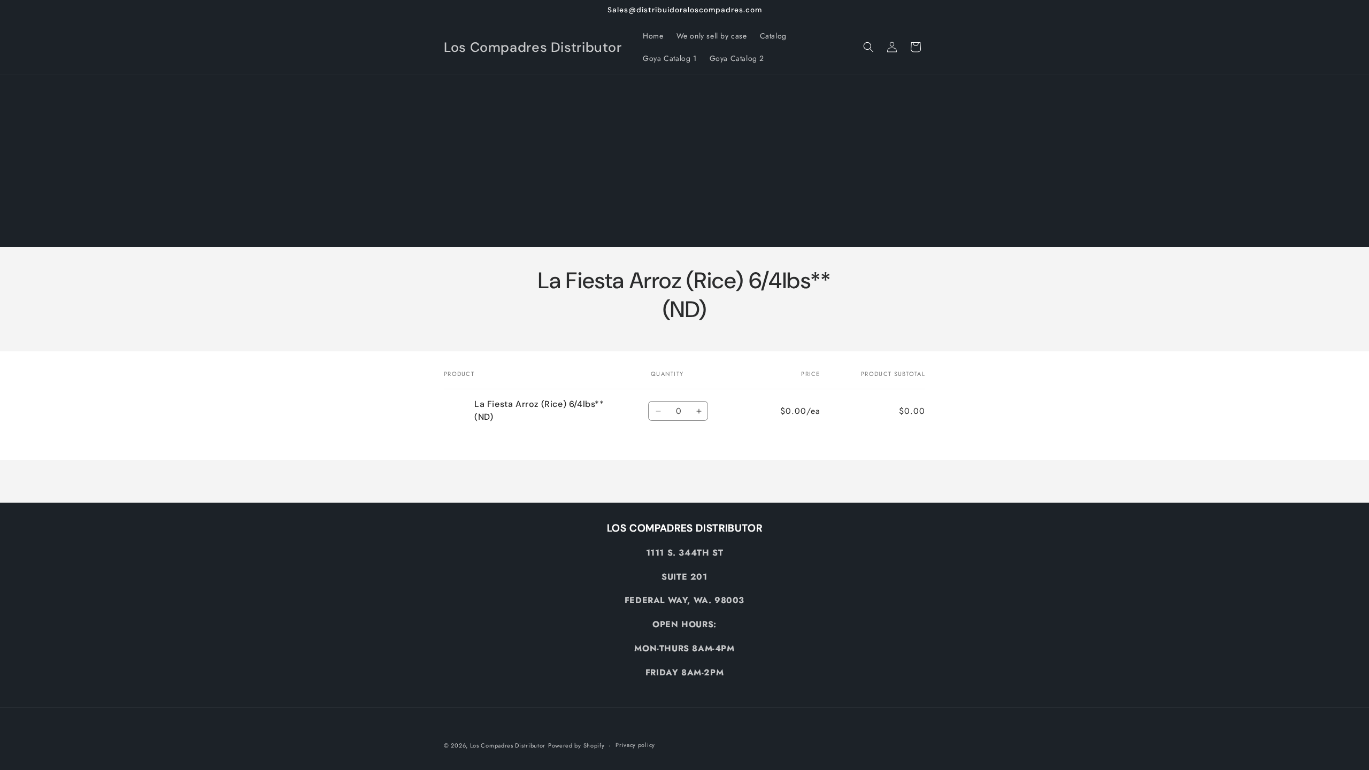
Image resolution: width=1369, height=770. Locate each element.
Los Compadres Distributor (508, 745)
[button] (868, 47)
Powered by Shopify (576, 745)
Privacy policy (635, 745)
